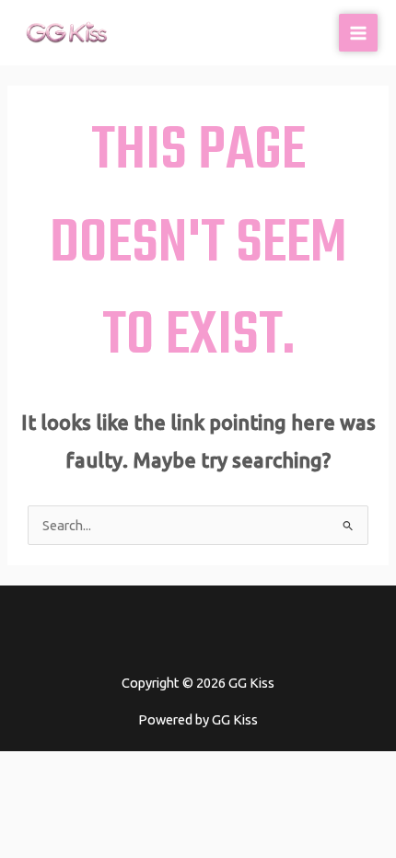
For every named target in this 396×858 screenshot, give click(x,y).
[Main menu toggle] (358, 33)
